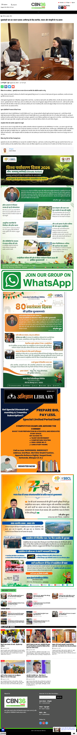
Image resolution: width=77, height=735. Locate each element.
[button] (12, 5)
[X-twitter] (62, 7)
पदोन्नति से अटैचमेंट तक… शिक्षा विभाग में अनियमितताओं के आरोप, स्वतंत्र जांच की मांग (37, 676)
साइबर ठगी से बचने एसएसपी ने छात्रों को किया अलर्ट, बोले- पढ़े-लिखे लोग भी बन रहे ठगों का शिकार (64, 645)
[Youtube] (65, 7)
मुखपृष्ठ (7, 16)
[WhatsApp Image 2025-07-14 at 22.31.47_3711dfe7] (37, 291)
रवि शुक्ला (11, 149)
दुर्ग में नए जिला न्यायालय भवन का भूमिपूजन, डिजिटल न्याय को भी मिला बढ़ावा (11, 676)
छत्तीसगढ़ (4, 16)
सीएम (11, 16)
